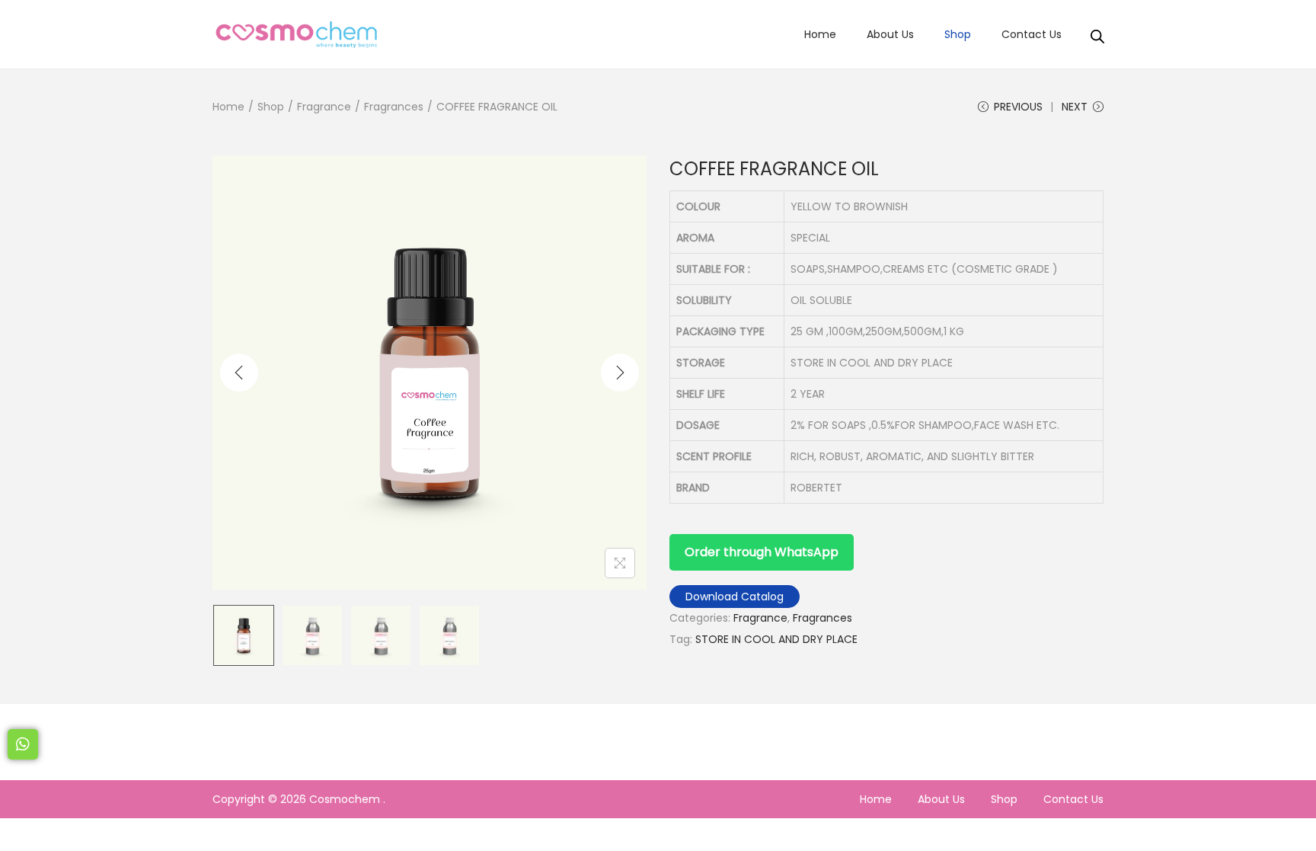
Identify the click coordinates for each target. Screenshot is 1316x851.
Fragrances (393, 106)
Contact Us (1073, 799)
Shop (270, 106)
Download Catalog (734, 596)
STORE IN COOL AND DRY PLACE (776, 639)
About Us (941, 799)
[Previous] (239, 373)
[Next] (620, 373)
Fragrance (324, 106)
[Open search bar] (1097, 33)
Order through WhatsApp (761, 552)
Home (228, 106)
